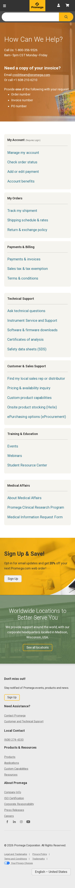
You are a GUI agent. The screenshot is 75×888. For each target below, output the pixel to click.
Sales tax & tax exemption (27, 269)
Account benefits (21, 181)
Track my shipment (22, 211)
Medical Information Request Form (35, 517)
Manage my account (23, 152)
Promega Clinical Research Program (35, 507)
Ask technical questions (26, 311)
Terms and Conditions (15, 858)
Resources (11, 774)
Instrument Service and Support (32, 320)
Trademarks (38, 858)
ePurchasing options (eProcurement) (36, 417)
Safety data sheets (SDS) (26, 349)
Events (12, 446)
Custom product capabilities (29, 398)
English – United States (51, 872)
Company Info (12, 792)
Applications (11, 763)
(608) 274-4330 (14, 739)
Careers (9, 816)
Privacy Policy (39, 854)
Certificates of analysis (25, 339)
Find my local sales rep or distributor (36, 378)
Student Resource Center (27, 465)
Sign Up (13, 579)
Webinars (14, 456)
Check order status (22, 162)
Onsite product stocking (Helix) (32, 407)
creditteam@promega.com (31, 75)
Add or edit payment (23, 171)
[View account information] (58, 5)
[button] (66, 16)
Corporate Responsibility (19, 804)
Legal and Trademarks (15, 854)
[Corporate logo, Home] (37, 5)
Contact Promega (14, 715)
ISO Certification (14, 798)
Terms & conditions (22, 278)
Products (9, 757)
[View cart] (67, 5)
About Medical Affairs (24, 498)
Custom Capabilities (16, 768)
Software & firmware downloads (32, 330)
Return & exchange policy (27, 230)
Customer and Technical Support (23, 721)
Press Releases (14, 810)
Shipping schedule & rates (27, 220)
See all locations (37, 647)
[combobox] (30, 16)
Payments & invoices (23, 259)
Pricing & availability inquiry (28, 388)
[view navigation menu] (4, 5)
